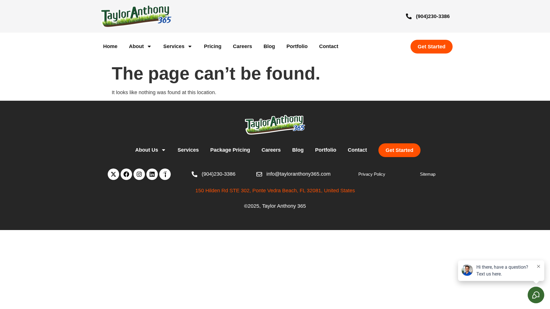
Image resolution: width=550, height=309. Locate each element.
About (136, 46)
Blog (269, 46)
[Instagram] (139, 174)
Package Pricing (230, 150)
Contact (328, 46)
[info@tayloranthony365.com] (259, 174)
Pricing (212, 46)
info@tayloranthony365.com (298, 174)
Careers (242, 46)
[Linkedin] (152, 174)
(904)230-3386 (433, 16)
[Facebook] (126, 174)
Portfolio (297, 46)
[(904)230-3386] (409, 16)
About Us (146, 150)
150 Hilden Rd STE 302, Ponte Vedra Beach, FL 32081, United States (275, 190)
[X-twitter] (113, 174)
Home (110, 46)
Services (173, 46)
